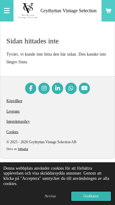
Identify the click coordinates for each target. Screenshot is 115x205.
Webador (23, 149)
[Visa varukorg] (108, 11)
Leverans (13, 111)
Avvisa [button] (50, 196)
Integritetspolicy (18, 121)
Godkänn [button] (91, 196)
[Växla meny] (6, 11)
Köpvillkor (14, 101)
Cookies (12, 132)
